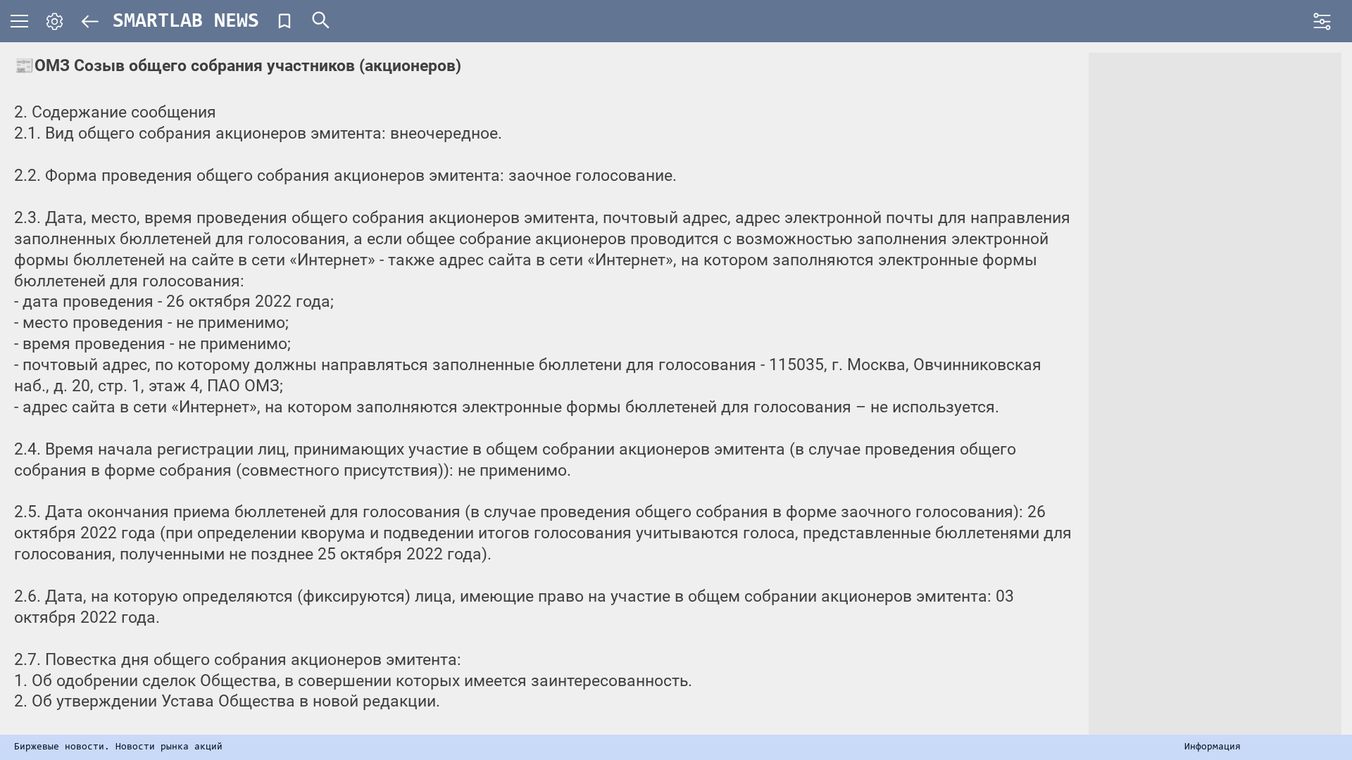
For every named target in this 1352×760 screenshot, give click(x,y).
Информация (1212, 747)
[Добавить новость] (284, 21)
